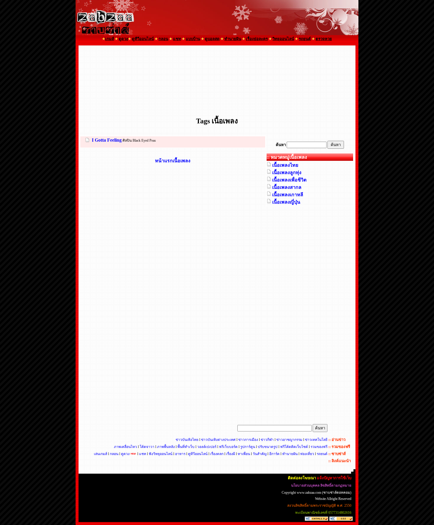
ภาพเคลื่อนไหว (125, 447)
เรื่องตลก (216, 454)
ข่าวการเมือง (248, 440)
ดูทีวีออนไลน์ (198, 454)
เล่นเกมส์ (100, 454)
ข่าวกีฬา (267, 440)
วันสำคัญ (260, 454)
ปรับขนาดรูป (268, 447)
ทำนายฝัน (290, 454)
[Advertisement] (217, 63)
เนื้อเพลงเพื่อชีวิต (289, 179)
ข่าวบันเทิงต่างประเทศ (218, 440)
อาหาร (180, 454)
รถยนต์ (322, 454)
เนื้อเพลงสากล (286, 187)
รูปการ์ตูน (247, 447)
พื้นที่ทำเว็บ (186, 447)
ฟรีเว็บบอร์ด (228, 447)
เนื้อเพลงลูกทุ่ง (286, 172)
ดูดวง (125, 454)
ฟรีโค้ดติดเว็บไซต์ (294, 447)
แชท (142, 454)
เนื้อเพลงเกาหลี (287, 194)
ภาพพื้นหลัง (166, 447)
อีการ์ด (274, 454)
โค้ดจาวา (147, 447)
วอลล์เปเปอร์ (206, 447)
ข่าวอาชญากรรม (289, 440)
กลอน (114, 454)
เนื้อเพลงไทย (285, 165)
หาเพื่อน (244, 454)
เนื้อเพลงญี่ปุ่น (286, 202)
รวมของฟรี (319, 447)
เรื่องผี (230, 454)
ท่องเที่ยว (307, 454)
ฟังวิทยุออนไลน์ (160, 454)
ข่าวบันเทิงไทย (187, 440)
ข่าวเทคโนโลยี (316, 440)
